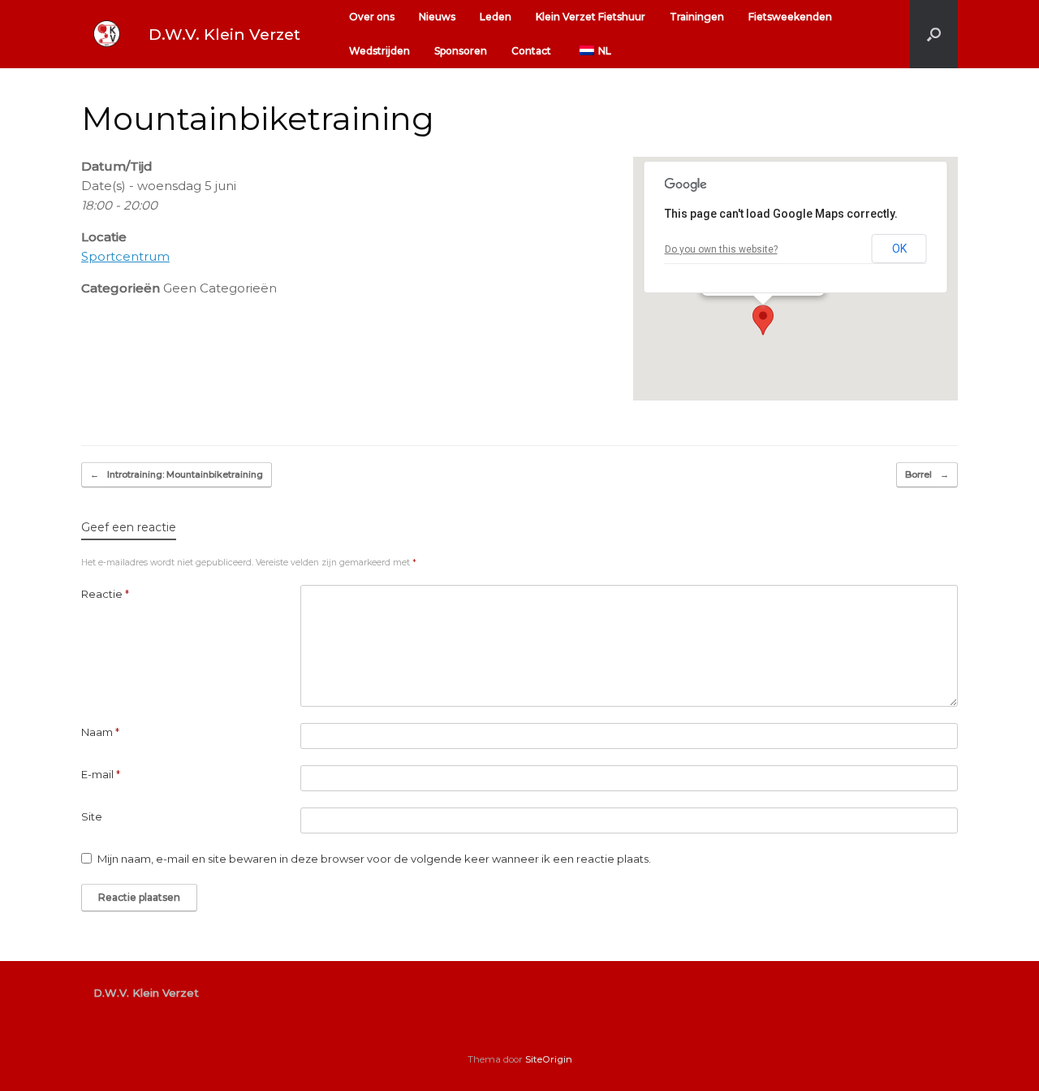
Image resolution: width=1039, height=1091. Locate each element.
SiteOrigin (548, 1059)
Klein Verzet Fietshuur (590, 17)
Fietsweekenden (790, 17)
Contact (531, 51)
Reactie (105, 593)
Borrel (927, 474)
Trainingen (697, 17)
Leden (495, 17)
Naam (100, 731)
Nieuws (437, 17)
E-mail (100, 774)
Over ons (371, 17)
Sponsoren (460, 51)
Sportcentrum (125, 256)
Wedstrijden (379, 51)
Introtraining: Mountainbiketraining (176, 474)
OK (899, 248)
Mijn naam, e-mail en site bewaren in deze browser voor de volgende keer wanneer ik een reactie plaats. (374, 858)
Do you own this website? (721, 249)
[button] (934, 34)
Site (91, 816)
